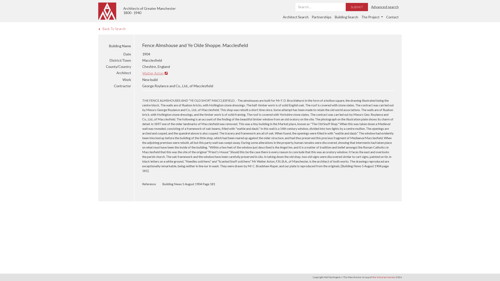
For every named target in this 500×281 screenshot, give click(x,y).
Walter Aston (153, 73)
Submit (357, 7)
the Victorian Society (384, 277)
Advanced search (385, 7)
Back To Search (114, 29)
